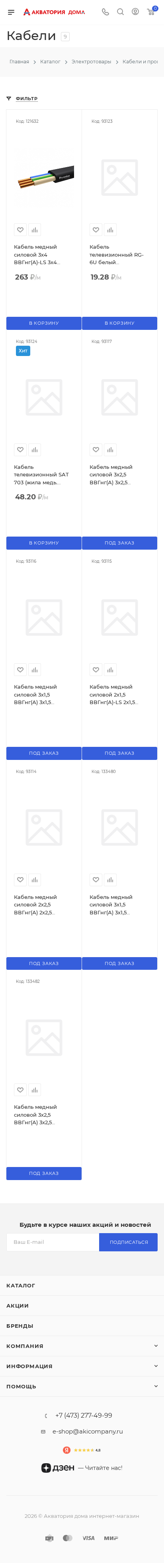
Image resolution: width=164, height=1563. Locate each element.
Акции (17, 1305)
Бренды (19, 1326)
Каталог (20, 1285)
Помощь (21, 1386)
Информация (29, 1366)
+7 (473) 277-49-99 (83, 1416)
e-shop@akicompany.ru (88, 1431)
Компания (24, 1346)
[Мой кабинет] (135, 12)
